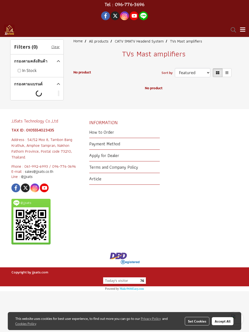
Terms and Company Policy (113, 167)
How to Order (101, 132)
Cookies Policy (25, 323)
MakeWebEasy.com (132, 288)
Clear (55, 47)
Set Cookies (197, 321)
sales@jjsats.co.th (39, 171)
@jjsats (27, 177)
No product (82, 72)
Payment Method (104, 143)
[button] (232, 30)
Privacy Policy (151, 318)
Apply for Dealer (104, 155)
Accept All (223, 321)
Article (95, 178)
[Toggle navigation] (242, 30)
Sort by (168, 72)
